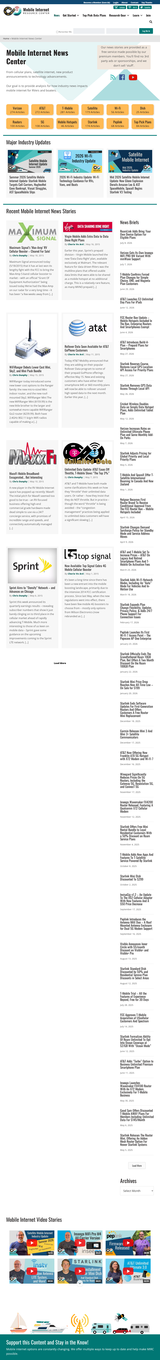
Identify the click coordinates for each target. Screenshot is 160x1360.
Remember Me (65, 31)
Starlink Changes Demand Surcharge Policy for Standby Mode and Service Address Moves (136, 532)
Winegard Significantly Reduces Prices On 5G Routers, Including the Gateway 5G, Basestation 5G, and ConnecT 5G (136, 780)
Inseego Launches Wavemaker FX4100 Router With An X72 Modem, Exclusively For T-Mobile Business (135, 1088)
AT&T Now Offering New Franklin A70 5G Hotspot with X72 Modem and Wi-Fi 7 (136, 755)
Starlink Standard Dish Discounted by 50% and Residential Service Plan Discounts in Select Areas (134, 973)
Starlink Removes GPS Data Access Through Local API (136, 387)
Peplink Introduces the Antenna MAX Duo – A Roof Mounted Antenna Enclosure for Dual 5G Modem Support (136, 924)
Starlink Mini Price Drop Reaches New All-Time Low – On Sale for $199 (136, 684)
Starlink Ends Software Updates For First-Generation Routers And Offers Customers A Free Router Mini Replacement (136, 709)
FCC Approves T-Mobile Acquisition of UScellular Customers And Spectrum (134, 1017)
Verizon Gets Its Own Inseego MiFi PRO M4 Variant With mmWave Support (136, 255)
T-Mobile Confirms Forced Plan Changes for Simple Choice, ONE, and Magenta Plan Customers (135, 279)
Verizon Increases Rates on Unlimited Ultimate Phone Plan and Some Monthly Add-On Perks (136, 433)
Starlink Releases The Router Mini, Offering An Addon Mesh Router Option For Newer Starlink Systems (136, 1140)
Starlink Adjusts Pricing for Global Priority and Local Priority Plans (135, 456)
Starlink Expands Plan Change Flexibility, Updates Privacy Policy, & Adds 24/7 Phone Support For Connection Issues (136, 610)
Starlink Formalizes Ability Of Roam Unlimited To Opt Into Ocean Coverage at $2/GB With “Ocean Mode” (135, 1041)
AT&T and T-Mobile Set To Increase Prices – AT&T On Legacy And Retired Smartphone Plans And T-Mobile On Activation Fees (135, 558)
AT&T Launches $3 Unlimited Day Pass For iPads (136, 300)
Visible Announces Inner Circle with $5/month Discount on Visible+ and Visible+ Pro (134, 948)
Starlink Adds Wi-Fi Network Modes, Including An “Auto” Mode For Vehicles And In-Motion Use (136, 584)
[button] (151, 22)
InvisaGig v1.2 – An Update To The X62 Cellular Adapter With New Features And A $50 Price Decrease (136, 899)
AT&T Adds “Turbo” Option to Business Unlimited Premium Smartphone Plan (136, 1064)
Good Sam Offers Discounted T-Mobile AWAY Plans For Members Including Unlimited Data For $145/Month (137, 1115)
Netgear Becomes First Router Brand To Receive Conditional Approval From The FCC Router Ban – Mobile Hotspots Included (136, 505)
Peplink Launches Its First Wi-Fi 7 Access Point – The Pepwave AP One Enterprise (135, 635)
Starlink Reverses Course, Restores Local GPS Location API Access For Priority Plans (136, 366)
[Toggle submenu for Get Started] (78, 15)
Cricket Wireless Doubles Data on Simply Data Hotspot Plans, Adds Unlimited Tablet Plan (137, 408)
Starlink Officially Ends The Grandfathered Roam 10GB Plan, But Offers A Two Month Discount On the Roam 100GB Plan (137, 659)
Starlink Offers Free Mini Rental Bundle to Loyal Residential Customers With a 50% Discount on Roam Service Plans (136, 832)
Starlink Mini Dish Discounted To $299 (131, 877)
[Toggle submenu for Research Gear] (128, 15)
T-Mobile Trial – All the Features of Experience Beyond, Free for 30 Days (134, 996)
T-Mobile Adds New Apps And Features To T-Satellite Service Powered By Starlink (136, 857)
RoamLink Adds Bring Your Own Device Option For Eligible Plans (135, 234)
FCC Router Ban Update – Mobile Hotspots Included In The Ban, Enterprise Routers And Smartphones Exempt (136, 322)
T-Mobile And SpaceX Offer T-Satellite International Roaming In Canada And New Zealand (137, 479)
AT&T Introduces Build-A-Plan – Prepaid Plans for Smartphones (134, 345)
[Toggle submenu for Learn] (141, 15)
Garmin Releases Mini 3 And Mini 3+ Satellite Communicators (136, 734)
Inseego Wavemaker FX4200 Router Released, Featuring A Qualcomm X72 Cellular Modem (136, 807)
